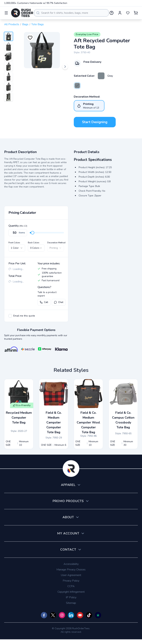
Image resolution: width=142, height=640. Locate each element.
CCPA (71, 586)
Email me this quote (24, 315)
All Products (11, 24)
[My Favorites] (128, 13)
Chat (60, 302)
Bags (25, 24)
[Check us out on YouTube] (80, 615)
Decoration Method (56, 242)
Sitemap (71, 603)
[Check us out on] (71, 615)
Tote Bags (37, 24)
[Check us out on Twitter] (53, 615)
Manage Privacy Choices (71, 569)
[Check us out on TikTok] (89, 615)
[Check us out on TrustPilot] (98, 615)
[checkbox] (10, 316)
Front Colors (14, 242)
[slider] (32, 232)
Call (46, 302)
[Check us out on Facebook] (44, 615)
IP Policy (71, 597)
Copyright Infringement (71, 592)
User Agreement (71, 575)
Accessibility (71, 564)
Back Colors (33, 242)
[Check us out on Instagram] (62, 615)
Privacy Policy (71, 581)
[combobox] (71, 13)
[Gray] (101, 75)
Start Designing (94, 122)
